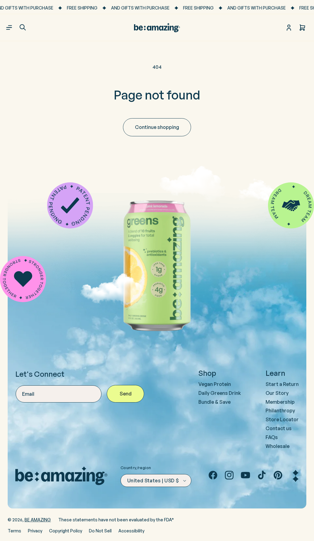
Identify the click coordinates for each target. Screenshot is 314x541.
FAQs (272, 437)
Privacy (35, 530)
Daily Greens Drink (219, 393)
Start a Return (282, 384)
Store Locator (282, 419)
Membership (280, 402)
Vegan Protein (214, 384)
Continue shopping (157, 127)
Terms (14, 530)
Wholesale (277, 446)
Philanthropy (280, 410)
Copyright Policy (65, 530)
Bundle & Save (214, 402)
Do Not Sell (100, 530)
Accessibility (131, 530)
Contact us (279, 428)
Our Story (277, 393)
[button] (22, 27)
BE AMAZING (38, 519)
